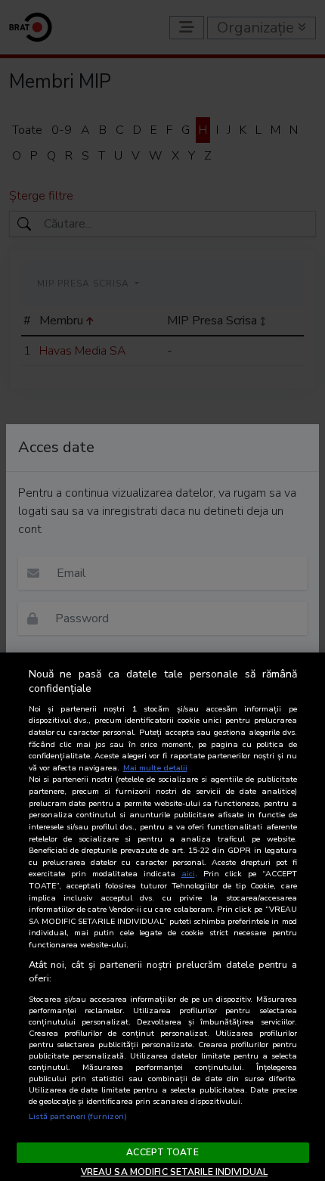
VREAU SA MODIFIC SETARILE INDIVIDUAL (174, 1172)
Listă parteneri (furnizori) (78, 1116)
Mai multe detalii (155, 767)
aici (188, 873)
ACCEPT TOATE (162, 1152)
